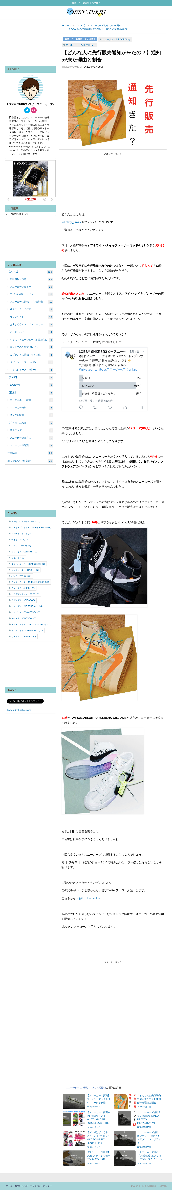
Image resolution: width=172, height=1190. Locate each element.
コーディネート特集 (31, 400)
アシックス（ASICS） (23, 588)
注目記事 (30, 453)
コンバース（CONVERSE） (25, 612)
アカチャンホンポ (21, 534)
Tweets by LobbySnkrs (19, 710)
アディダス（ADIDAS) (23, 600)
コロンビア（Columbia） (24, 552)
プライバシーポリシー (41, 1186)
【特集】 (30, 392)
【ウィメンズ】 (30, 317)
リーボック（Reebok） (23, 637)
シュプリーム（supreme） (25, 570)
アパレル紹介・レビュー (31, 294)
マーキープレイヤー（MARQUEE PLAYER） (33, 528)
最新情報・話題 (31, 279)
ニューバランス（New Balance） (28, 564)
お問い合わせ (21, 1186)
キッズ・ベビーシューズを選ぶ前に (31, 339)
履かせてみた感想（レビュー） (31, 347)
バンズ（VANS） (21, 576)
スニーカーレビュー (31, 286)
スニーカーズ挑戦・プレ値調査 (80, 39)
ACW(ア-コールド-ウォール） (26, 521)
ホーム (9, 1186)
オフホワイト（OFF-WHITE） (81, 45)
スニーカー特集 (31, 407)
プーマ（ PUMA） (21, 546)
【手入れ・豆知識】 (30, 423)
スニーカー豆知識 (31, 445)
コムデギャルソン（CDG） (25, 594)
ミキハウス (18, 558)
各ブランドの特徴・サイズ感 (31, 354)
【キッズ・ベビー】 (30, 332)
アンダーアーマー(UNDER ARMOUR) (30, 582)
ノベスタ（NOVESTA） (23, 618)
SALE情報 (31, 385)
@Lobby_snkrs (90, 898)
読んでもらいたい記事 (30, 460)
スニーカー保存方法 (31, 438)
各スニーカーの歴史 (31, 309)
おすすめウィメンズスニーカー (31, 324)
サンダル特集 (31, 415)
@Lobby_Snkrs (71, 222)
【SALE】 (30, 377)
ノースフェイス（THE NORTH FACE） (31, 624)
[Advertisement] (112, 179)
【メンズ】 (30, 272)
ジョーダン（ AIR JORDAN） (116, 39)
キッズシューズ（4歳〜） (31, 369)
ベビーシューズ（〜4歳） (31, 362)
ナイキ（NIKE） (20, 540)
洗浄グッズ (31, 430)
